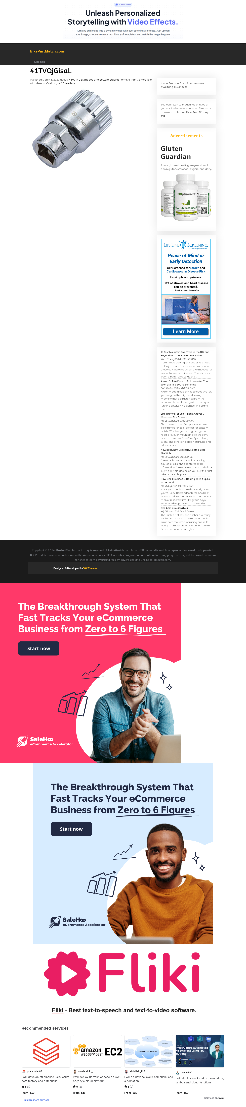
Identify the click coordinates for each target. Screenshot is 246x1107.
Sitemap (39, 61)
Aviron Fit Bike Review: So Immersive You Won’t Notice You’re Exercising (184, 382)
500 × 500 (69, 79)
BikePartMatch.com (47, 51)
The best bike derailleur (174, 508)
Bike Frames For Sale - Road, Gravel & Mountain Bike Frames (182, 415)
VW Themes (90, 568)
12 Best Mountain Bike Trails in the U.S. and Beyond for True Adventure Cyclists (185, 353)
